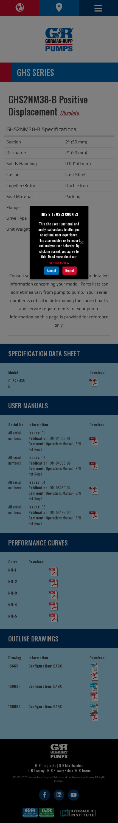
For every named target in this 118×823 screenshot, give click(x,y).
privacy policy (58, 262)
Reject (69, 270)
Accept (51, 270)
